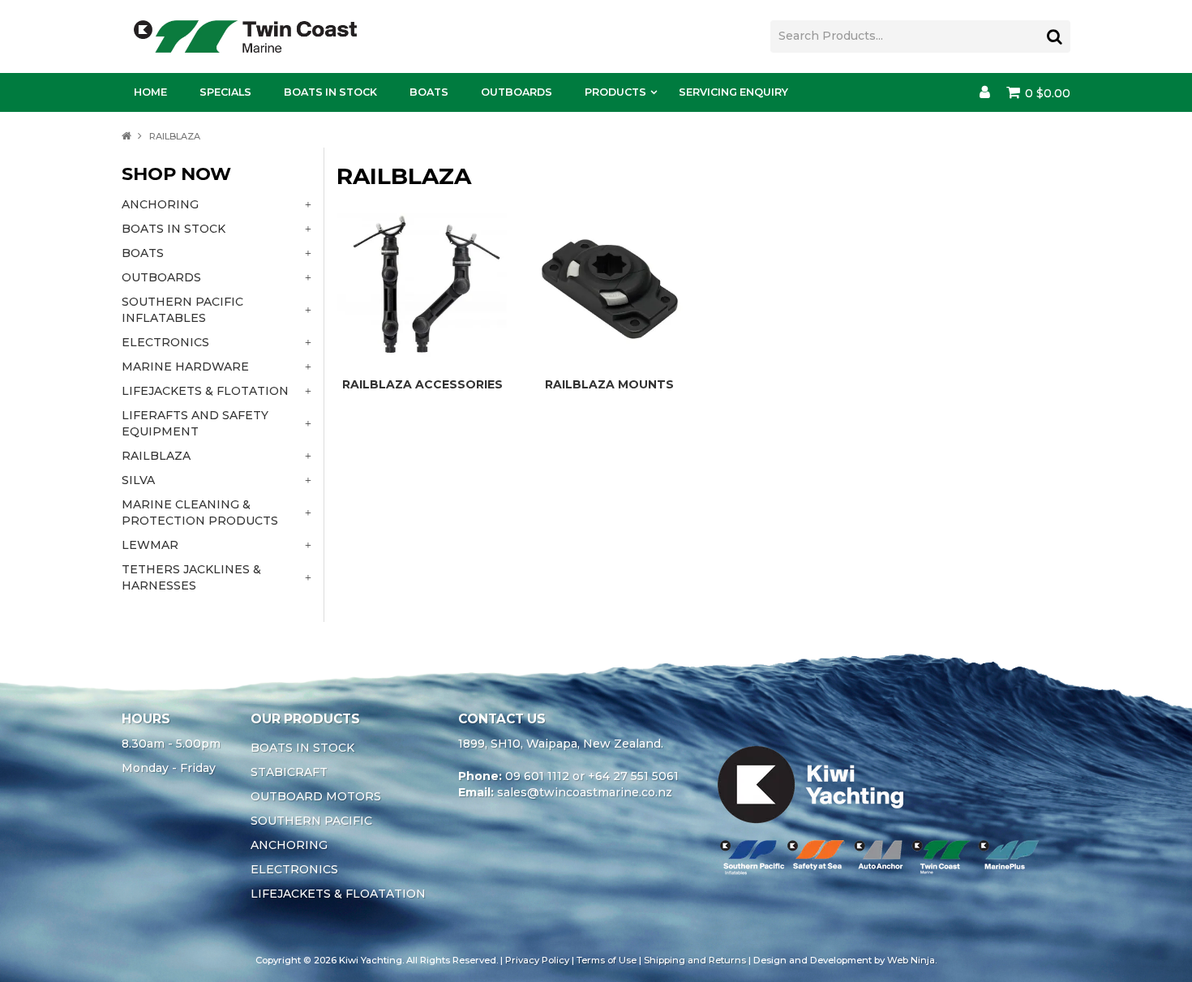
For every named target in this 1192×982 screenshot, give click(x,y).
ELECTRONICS (294, 869)
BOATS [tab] (143, 253)
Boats (428, 92)
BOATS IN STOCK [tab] (173, 228)
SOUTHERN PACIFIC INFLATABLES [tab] (182, 309)
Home (150, 92)
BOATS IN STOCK (302, 747)
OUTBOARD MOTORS (316, 796)
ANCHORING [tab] (160, 204)
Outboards (516, 92)
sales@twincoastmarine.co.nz (584, 792)
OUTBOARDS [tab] (161, 277)
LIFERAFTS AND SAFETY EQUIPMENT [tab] (195, 423)
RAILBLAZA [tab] (156, 455)
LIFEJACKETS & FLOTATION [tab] (205, 391)
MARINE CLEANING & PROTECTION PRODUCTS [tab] (200, 512)
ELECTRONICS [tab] (165, 342)
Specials (225, 92)
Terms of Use (607, 960)
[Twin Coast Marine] (245, 35)
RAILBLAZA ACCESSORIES (422, 384)
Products (615, 92)
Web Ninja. (912, 960)
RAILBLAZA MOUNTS (609, 384)
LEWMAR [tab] (150, 545)
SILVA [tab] (138, 480)
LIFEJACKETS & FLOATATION (338, 893)
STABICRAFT (289, 772)
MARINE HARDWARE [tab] (185, 366)
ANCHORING (289, 845)
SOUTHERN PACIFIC (311, 820)
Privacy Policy (537, 960)
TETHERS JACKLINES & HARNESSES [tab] (191, 577)
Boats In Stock (330, 92)
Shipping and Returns (695, 960)
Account (984, 92)
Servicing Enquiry (733, 92)
